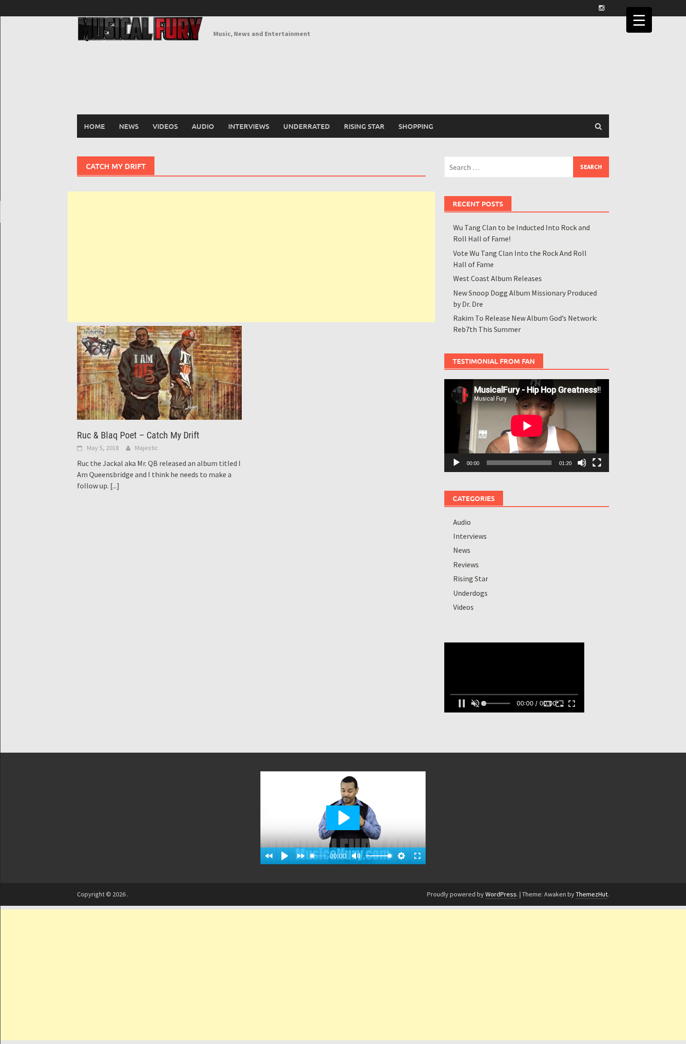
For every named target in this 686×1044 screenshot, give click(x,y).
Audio (203, 126)
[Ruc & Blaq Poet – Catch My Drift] (159, 371)
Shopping (416, 126)
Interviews (248, 126)
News (129, 126)
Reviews (466, 564)
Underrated (306, 126)
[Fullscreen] (597, 462)
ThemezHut (592, 894)
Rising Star (364, 126)
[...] (114, 485)
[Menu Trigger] (639, 20)
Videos (165, 126)
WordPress (501, 894)
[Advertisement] (251, 256)
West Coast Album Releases (497, 278)
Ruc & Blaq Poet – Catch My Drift (138, 435)
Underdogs (470, 593)
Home (94, 126)
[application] (526, 425)
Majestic (146, 448)
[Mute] (582, 462)
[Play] (456, 462)
